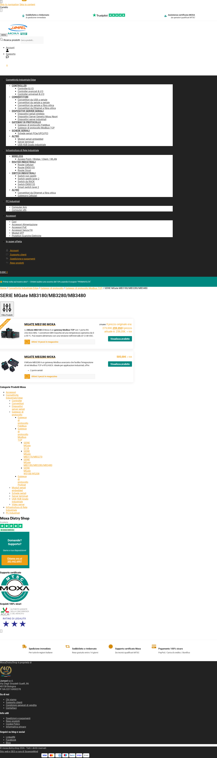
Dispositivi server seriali (18, 408)
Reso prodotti (13, 721)
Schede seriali (19, 493)
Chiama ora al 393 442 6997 (14, 560)
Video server (18, 504)
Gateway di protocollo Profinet (23, 480)
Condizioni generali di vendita (21, 705)
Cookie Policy (13, 724)
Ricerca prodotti (12, 40)
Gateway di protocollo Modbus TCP (83, 288)
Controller (17, 400)
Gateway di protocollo (51, 288)
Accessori (11, 392)
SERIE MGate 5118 (27, 445)
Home (3, 288)
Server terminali (20, 496)
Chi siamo (11, 699)
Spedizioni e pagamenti (18, 718)
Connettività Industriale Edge (23, 288)
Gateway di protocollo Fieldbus (23, 421)
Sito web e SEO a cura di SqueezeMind (19, 751)
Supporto (11, 54)
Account (10, 47)
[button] (4, 65)
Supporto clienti (14, 702)
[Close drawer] (1, 10)
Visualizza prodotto (120, 338)
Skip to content (27, 4)
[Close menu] (1, 1)
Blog (8, 742)
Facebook (11, 740)
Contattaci (11, 708)
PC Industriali (13, 513)
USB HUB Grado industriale (20, 500)
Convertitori (18, 403)
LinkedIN (10, 737)
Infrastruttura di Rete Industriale (16, 509)
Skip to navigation (9, 4)
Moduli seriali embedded (19, 489)
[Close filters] (1, 631)
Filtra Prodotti (7, 315)
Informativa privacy (16, 726)
